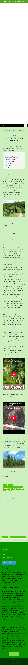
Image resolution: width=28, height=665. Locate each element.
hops (13, 488)
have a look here (15, 334)
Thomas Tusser (8, 490)
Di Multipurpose (12, 663)
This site (9, 259)
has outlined (19, 341)
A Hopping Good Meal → (17, 537)
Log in (5, 549)
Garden (8, 130)
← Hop (5, 537)
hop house (6, 488)
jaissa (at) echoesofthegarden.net (16, 1)
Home (4, 130)
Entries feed (7, 552)
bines (5, 485)
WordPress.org (8, 557)
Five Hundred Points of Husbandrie (13, 486)
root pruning (20, 488)
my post (11, 441)
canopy (11, 485)
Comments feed (8, 554)
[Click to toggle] (25, 125)
